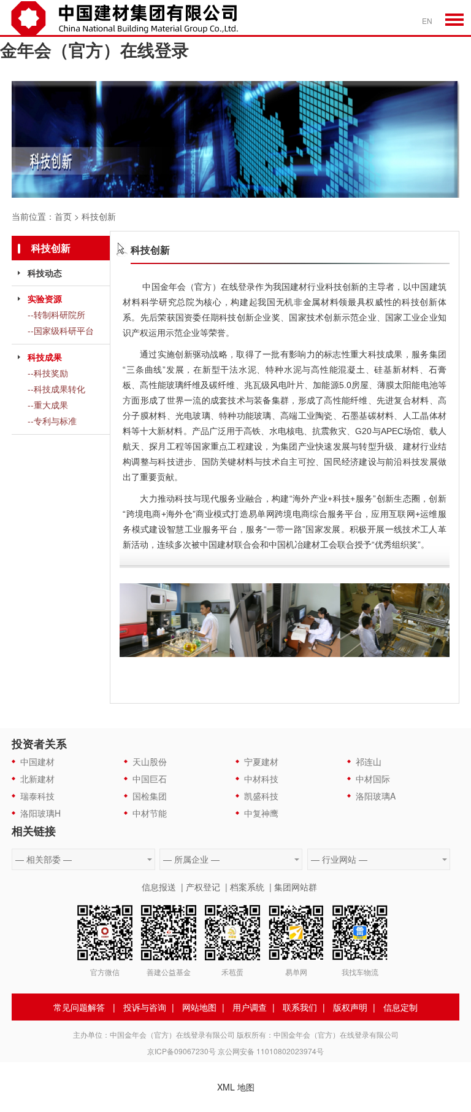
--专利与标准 (52, 420)
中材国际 (373, 778)
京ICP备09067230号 (181, 1051)
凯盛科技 (261, 796)
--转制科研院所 (56, 314)
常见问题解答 (79, 1007)
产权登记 (203, 887)
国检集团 (149, 796)
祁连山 (368, 761)
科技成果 (45, 357)
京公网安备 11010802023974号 (271, 1051)
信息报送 (159, 887)
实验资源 (45, 298)
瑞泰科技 (37, 796)
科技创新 (99, 216)
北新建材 (37, 778)
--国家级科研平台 (61, 330)
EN (427, 20)
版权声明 (350, 1007)
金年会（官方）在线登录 (94, 49)
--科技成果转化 (56, 389)
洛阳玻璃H (40, 813)
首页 (63, 216)
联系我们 (300, 1007)
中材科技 (261, 778)
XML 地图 (236, 1087)
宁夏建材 (261, 761)
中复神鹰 (261, 813)
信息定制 (400, 1007)
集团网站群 (295, 887)
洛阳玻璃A (376, 796)
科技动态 (45, 272)
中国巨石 (149, 778)
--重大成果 (48, 405)
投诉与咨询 (144, 1007)
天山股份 (149, 761)
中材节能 (149, 813)
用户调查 (249, 1007)
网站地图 (199, 1007)
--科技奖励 (48, 373)
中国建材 (37, 761)
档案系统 (247, 887)
